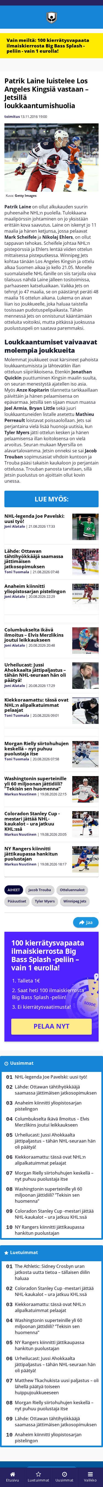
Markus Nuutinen (20, 794)
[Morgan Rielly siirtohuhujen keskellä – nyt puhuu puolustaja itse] (85, 754)
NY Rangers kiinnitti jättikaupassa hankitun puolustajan (31, 853)
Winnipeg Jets (74, 901)
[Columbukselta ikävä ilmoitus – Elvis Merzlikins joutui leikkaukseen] (85, 640)
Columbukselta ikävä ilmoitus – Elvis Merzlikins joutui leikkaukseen (33, 634)
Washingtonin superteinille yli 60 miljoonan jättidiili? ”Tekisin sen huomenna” (35, 783)
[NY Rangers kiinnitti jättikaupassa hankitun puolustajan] (85, 859)
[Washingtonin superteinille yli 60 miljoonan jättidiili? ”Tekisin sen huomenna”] (85, 789)
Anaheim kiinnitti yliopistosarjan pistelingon (35, 588)
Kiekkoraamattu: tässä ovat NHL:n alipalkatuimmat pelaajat (36, 705)
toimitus (12, 116)
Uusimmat (22, 1063)
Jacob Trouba (40, 889)
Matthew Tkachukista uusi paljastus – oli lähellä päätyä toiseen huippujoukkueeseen (57, 1386)
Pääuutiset (17, 901)
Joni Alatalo (14, 526)
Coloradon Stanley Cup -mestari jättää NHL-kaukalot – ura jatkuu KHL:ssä (32, 821)
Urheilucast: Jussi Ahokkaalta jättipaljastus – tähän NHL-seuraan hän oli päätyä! (35, 672)
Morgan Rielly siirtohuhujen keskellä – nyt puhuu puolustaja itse (36, 748)
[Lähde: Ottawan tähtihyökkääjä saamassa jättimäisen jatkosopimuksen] (85, 562)
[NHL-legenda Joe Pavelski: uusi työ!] (85, 527)
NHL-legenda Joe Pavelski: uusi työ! (34, 518)
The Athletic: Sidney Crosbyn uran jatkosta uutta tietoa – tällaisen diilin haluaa (52, 1272)
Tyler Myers (45, 901)
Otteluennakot (72, 889)
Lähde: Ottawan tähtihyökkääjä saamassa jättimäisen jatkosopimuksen (33, 559)
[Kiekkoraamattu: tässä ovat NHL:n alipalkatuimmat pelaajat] (85, 710)
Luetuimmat (24, 1252)
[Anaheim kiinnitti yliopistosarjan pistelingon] (85, 597)
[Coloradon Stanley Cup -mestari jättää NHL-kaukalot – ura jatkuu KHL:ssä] (85, 824)
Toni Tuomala (16, 571)
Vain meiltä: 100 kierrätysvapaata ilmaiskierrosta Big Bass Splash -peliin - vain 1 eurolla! (48, 45)
